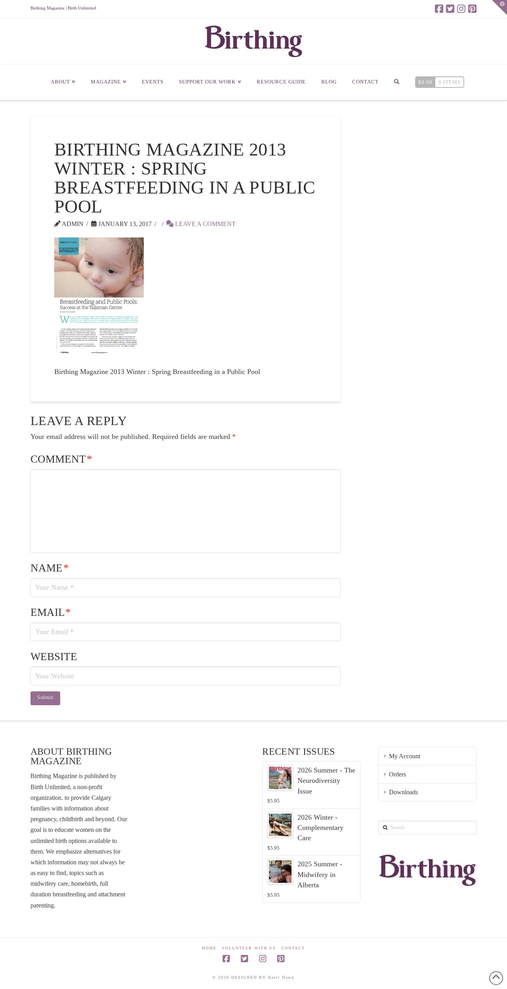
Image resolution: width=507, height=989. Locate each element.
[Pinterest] (472, 8)
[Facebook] (439, 8)
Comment (61, 459)
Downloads (403, 792)
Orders (397, 774)
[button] (499, 7)
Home (209, 948)
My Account (404, 756)
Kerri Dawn (281, 977)
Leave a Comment (204, 223)
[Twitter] (450, 8)
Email (50, 612)
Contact (293, 948)
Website (53, 656)
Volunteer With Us (249, 948)
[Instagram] (461, 8)
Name (49, 568)
